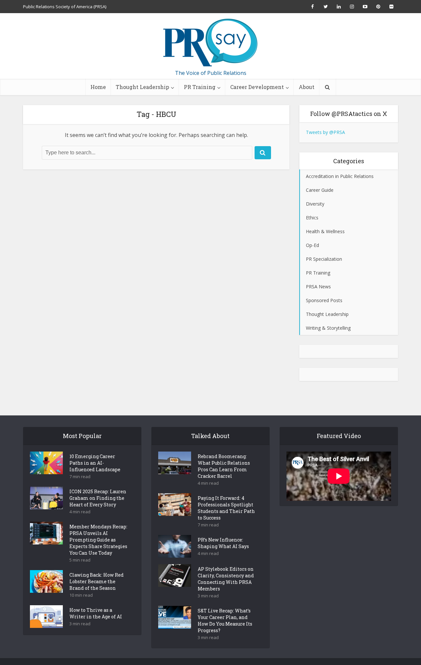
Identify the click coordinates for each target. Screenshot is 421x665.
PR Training (199, 86)
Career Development (257, 86)
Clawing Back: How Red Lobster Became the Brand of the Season (96, 581)
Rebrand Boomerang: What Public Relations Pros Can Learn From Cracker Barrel (224, 466)
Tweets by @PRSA (325, 132)
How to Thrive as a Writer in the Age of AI (95, 613)
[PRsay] (210, 42)
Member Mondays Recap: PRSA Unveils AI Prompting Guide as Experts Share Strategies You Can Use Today (98, 539)
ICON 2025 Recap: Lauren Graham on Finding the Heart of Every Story (97, 498)
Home (98, 86)
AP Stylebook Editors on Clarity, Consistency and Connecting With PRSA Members (226, 579)
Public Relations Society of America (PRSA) (64, 7)
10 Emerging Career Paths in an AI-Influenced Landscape (94, 463)
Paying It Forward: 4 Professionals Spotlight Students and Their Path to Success (226, 508)
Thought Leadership (142, 86)
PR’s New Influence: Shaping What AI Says (223, 543)
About (306, 86)
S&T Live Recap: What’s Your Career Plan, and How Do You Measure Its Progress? (225, 620)
